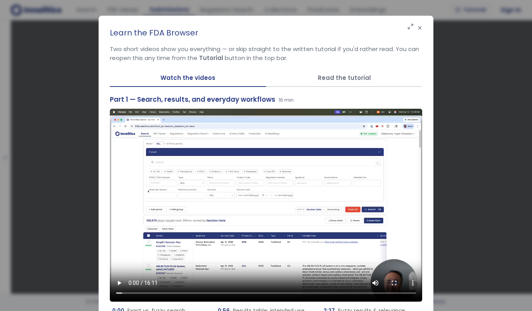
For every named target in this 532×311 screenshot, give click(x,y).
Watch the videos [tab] (187, 78)
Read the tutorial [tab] (344, 78)
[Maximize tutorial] (410, 27)
